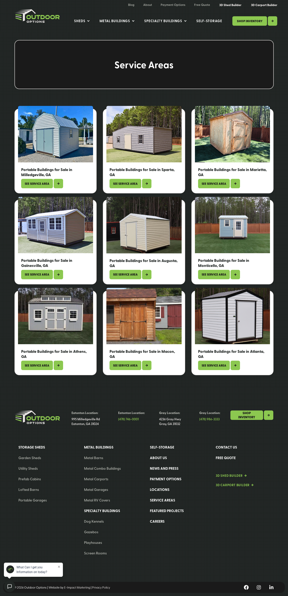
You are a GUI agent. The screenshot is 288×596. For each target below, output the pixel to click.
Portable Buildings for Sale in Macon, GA (142, 354)
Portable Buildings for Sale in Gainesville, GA (46, 263)
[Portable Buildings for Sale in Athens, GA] (55, 316)
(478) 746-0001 (128, 419)
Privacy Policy (101, 587)
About (147, 5)
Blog (131, 5)
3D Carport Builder (264, 5)
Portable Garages (32, 500)
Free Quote (202, 5)
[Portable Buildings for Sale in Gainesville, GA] (55, 225)
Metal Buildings (115, 20)
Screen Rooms (95, 553)
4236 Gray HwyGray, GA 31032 (170, 421)
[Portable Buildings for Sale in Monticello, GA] (232, 225)
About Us (158, 457)
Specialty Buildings (163, 20)
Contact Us (226, 447)
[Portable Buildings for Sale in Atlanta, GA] (232, 316)
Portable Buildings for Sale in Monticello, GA (223, 263)
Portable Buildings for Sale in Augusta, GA (144, 263)
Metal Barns (93, 457)
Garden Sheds (29, 457)
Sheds (79, 20)
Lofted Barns (28, 489)
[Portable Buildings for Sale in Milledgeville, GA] (55, 134)
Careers (157, 521)
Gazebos (91, 531)
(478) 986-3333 (209, 419)
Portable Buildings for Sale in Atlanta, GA (231, 354)
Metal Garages (96, 489)
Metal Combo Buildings (102, 468)
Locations (159, 489)
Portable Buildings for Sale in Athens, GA (54, 354)
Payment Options (173, 5)
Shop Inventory (250, 21)
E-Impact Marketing (77, 587)
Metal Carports (96, 478)
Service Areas (162, 500)
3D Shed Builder (230, 5)
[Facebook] (246, 587)
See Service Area (39, 184)
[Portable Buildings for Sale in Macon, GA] (144, 316)
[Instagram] (258, 587)
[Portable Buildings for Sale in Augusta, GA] (144, 225)
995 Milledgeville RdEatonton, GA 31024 (86, 421)
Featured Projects (167, 510)
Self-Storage (209, 20)
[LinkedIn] (271, 587)
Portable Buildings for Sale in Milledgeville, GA (46, 172)
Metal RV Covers (97, 500)
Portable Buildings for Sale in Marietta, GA (232, 172)
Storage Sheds (31, 447)
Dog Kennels (94, 521)
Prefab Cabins (29, 478)
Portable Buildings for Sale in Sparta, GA (142, 172)
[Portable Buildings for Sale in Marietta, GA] (232, 134)
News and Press (164, 468)
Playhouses (93, 542)
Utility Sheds (28, 468)
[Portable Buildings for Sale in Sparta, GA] (144, 134)
